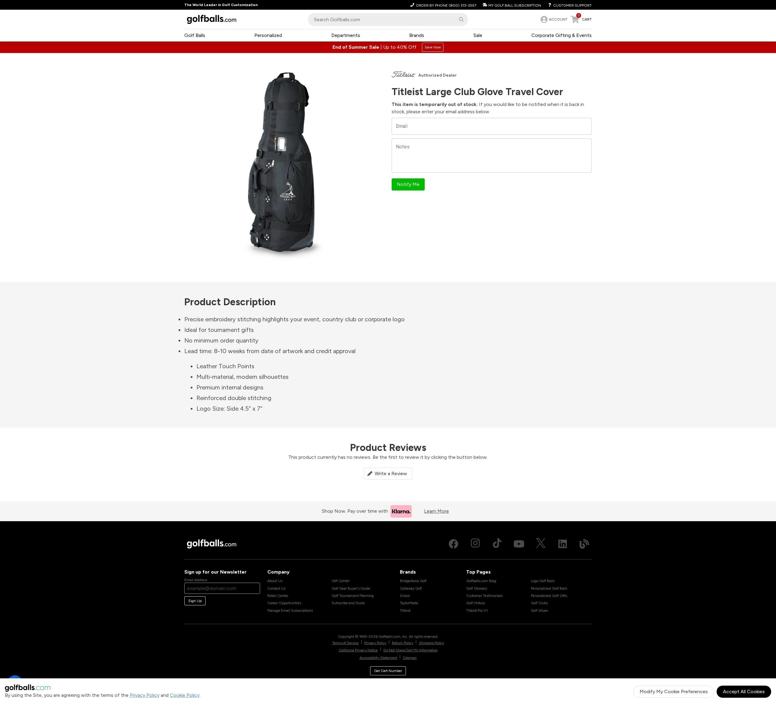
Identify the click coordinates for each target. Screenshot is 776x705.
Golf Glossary (476, 588)
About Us (274, 581)
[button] (461, 19)
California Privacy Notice (358, 650)
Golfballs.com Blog (481, 581)
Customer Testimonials (484, 596)
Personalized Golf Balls (549, 588)
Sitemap (409, 658)
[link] (553, 19)
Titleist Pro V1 (477, 610)
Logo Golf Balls (542, 581)
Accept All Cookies (744, 691)
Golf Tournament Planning (353, 596)
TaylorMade (409, 603)
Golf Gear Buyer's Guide (351, 588)
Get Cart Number (388, 671)
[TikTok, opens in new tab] (497, 544)
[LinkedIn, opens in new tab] (562, 544)
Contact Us (276, 588)
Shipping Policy (431, 643)
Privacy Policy (144, 695)
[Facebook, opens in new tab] (453, 544)
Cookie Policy (184, 695)
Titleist (405, 610)
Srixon (405, 596)
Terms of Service (345, 643)
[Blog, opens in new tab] (584, 544)
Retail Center (277, 596)
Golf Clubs (539, 603)
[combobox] (388, 19)
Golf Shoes (539, 610)
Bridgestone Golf (413, 581)
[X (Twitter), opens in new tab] (541, 544)
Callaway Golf (411, 588)
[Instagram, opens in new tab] (475, 544)
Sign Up (195, 601)
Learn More (436, 511)
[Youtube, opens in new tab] (519, 544)
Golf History (475, 603)
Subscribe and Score (348, 603)
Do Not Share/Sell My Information (410, 650)
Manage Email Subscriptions (290, 610)
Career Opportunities (284, 603)
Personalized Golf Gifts (549, 596)
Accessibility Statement (378, 658)
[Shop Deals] (388, 47)
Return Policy (402, 643)
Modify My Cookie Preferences (674, 691)
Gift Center (341, 581)
